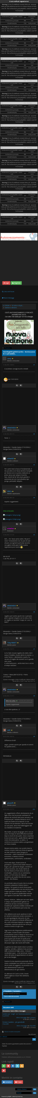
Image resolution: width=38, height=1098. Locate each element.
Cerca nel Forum (8, 291)
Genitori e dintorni (11, 307)
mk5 (9, 730)
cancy (9, 359)
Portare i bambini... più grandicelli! (14, 1022)
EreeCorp (20, 1096)
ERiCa (9, 491)
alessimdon (11, 428)
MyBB (9, 1096)
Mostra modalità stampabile (12, 1031)
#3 (34, 465)
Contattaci (8, 1082)
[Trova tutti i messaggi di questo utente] (17, 385)
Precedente (8, 991)
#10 (34, 809)
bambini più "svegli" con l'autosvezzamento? (17, 1014)
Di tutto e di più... (17, 305)
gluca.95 (10, 803)
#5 (34, 535)
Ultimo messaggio (21, 1017)
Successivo (16, 991)
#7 (34, 649)
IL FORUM (6, 305)
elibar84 (10, 459)
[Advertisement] (19, 261)
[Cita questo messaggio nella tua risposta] (20, 385)
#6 (34, 612)
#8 (34, 696)
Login (7, 283)
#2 (34, 434)
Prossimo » (8, 348)
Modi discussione (30, 352)
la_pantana (6, 1016)
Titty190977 (12, 643)
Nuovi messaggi (8, 298)
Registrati (17, 283)
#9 (34, 736)
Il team (19, 1082)
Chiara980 (6, 1024)
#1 (34, 365)
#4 (34, 497)
